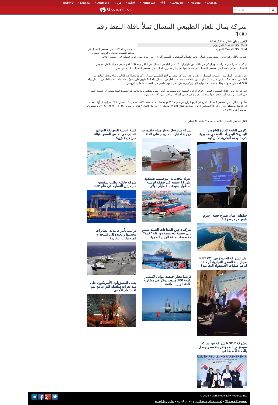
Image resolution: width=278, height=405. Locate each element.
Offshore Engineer (236, 401)
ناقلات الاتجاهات (206, 121)
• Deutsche (102, 2)
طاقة (219, 121)
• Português (147, 2)
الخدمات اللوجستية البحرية (207, 401)
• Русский (194, 2)
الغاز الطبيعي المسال (235, 121)
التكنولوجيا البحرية (164, 401)
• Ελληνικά (176, 2)
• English (211, 2)
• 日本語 (131, 2)
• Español (84, 2)
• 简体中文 (67, 2)
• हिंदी (162, 2)
